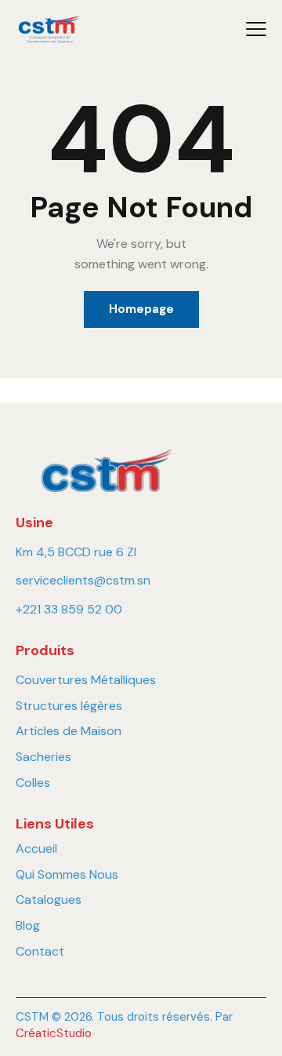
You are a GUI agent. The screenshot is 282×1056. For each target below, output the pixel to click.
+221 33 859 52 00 (69, 609)
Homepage (141, 309)
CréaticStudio (54, 1033)
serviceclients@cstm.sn (83, 580)
